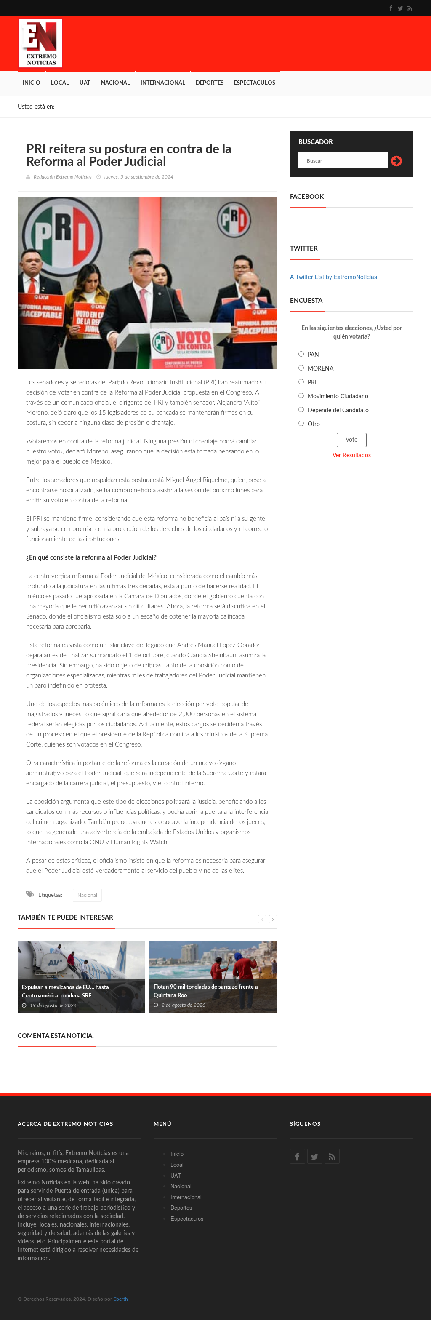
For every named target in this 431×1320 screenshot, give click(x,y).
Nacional (115, 83)
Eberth (120, 1298)
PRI (312, 383)
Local (60, 83)
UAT (85, 83)
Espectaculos (254, 83)
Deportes (209, 83)
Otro (314, 424)
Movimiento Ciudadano (338, 397)
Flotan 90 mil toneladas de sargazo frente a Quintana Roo (206, 991)
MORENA (320, 369)
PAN (313, 355)
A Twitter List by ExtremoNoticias (333, 276)
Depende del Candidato (338, 410)
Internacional (163, 83)
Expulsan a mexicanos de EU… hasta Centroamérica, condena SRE (65, 992)
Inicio (31, 83)
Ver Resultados (352, 456)
